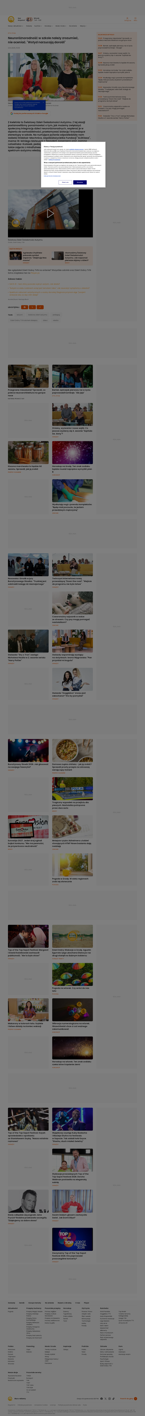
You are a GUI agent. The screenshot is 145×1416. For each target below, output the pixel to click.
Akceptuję (80, 182)
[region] (73, 165)
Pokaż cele (65, 182)
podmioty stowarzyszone (76, 149)
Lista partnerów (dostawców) (52, 176)
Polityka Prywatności (54, 159)
